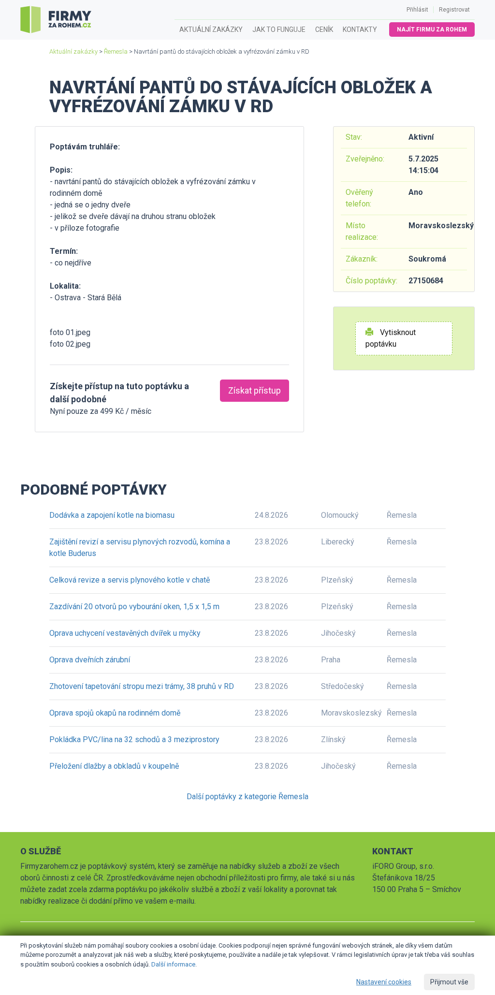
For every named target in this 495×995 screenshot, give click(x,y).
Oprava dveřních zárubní (89, 659)
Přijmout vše (449, 982)
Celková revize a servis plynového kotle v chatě (129, 580)
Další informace (173, 964)
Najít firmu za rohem (432, 29)
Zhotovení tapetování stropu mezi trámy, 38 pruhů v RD (141, 686)
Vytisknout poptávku (390, 338)
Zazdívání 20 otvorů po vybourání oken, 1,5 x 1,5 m (134, 606)
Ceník (324, 29)
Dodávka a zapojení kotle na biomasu (112, 515)
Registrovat (454, 9)
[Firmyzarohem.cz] (56, 20)
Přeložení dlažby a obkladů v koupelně (114, 766)
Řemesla (116, 51)
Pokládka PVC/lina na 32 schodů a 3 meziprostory (134, 739)
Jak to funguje (279, 29)
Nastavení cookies (383, 982)
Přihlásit (417, 9)
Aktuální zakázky (211, 29)
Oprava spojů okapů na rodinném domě (114, 712)
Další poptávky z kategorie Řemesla (247, 796)
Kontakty (360, 29)
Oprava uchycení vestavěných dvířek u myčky (125, 633)
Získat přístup (254, 390)
